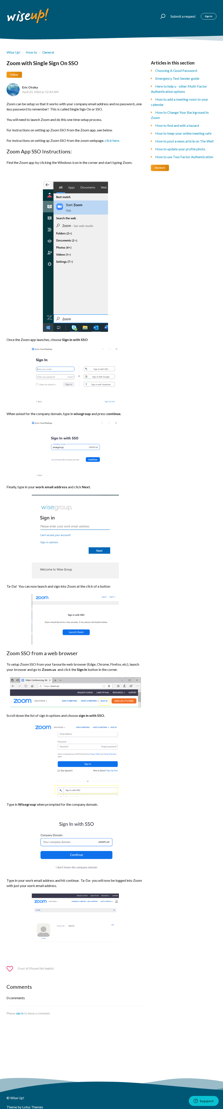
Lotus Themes (32, 1107)
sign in (20, 1013)
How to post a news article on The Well (184, 141)
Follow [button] (14, 74)
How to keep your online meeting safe (183, 133)
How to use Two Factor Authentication (184, 157)
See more (160, 167)
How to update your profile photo (180, 149)
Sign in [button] (208, 16)
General (48, 52)
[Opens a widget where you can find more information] (204, 1101)
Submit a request (183, 16)
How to (31, 52)
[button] (160, 16)
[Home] (28, 16)
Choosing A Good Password (176, 70)
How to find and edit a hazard (177, 125)
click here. (112, 140)
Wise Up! (13, 52)
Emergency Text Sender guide (177, 78)
